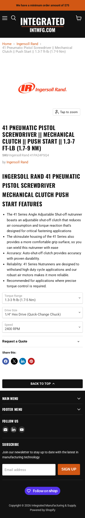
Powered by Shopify (42, 510)
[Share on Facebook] (5, 361)
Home (7, 44)
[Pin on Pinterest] (31, 361)
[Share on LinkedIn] (22, 361)
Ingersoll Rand (27, 44)
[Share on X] (14, 361)
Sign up (68, 469)
